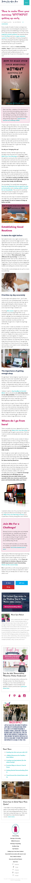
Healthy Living (15, 846)
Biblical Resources (15, 841)
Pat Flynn (7, 36)
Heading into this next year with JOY (16, 752)
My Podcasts (15, 848)
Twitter (16, 867)
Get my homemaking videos (13, 607)
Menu (26, 2)
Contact (16, 875)
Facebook (16, 864)
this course (10, 311)
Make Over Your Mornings (9, 156)
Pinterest (17, 870)
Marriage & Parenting (15, 838)
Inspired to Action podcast (9, 34)
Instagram (16, 872)
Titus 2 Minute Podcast (15, 856)
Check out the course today (10, 565)
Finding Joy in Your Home (15, 878)
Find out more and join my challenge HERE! (14, 119)
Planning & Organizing (15, 843)
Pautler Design (17, 880)
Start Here (15, 861)
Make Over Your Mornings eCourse (14, 514)
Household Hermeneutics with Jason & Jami (15, 854)
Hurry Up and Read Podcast (15, 859)
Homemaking (15, 835)
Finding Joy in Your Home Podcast (15, 851)
